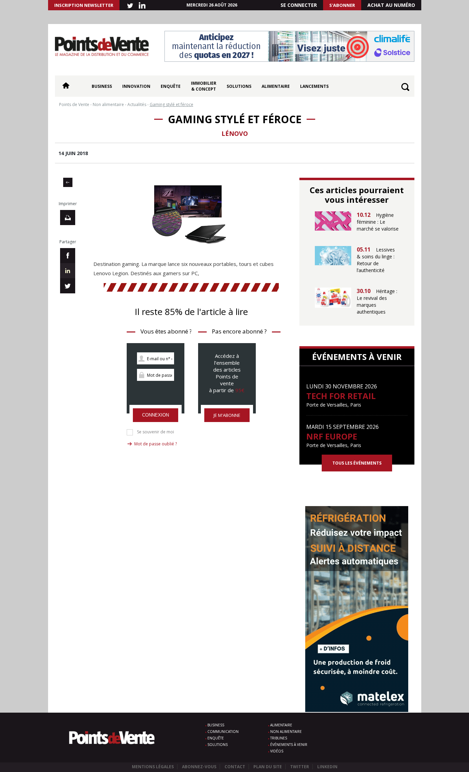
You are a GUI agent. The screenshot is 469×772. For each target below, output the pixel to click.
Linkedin (327, 767)
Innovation (136, 86)
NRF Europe (331, 436)
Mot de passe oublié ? (155, 444)
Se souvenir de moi (155, 432)
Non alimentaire (286, 731)
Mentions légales (153, 767)
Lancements (314, 86)
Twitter (299, 767)
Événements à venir (288, 744)
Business (102, 86)
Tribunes (278, 738)
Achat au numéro (391, 5)
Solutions (239, 86)
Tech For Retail (341, 395)
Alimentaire (276, 86)
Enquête (171, 86)
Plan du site (267, 767)
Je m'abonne (227, 415)
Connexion (155, 415)
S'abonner (342, 5)
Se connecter (299, 5)
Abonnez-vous (199, 767)
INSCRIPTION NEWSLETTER (83, 5)
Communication (223, 731)
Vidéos (276, 751)
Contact (235, 767)
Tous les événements (356, 463)
